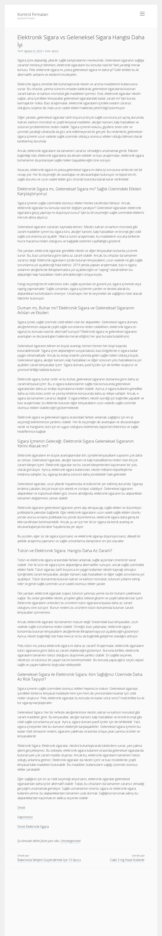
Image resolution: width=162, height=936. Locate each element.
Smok (21, 807)
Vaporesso (25, 817)
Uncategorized (70, 841)
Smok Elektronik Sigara (33, 826)
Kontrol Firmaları (32, 14)
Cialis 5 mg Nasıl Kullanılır (127, 860)
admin (55, 51)
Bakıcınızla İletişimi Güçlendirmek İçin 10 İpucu (49, 860)
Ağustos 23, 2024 (33, 51)
